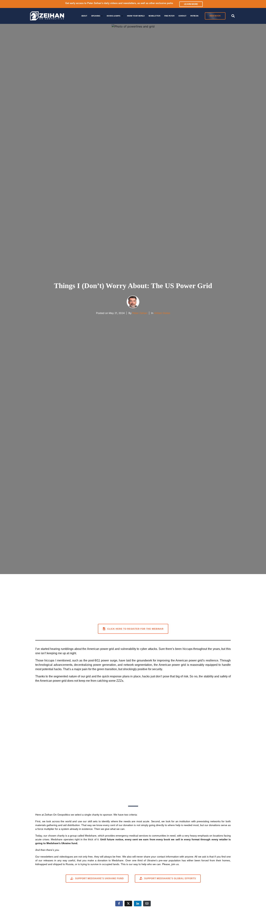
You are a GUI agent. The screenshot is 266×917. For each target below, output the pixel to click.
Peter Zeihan (139, 313)
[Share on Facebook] (119, 903)
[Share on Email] (147, 903)
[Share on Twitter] (128, 903)
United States (162, 313)
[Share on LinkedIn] (138, 903)
